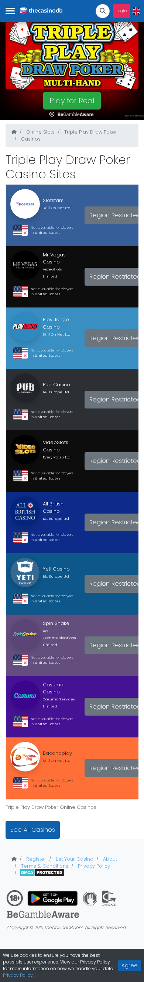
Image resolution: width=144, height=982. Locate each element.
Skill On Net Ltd (57, 207)
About (109, 859)
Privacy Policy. (18, 975)
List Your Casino (73, 859)
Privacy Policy (93, 866)
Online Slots (40, 132)
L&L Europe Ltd (56, 392)
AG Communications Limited (59, 637)
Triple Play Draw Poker (90, 132)
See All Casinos (32, 829)
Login (121, 11)
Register (35, 859)
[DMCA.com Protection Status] (42, 873)
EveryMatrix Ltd (57, 457)
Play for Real (72, 100)
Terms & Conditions (44, 866)
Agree (129, 965)
